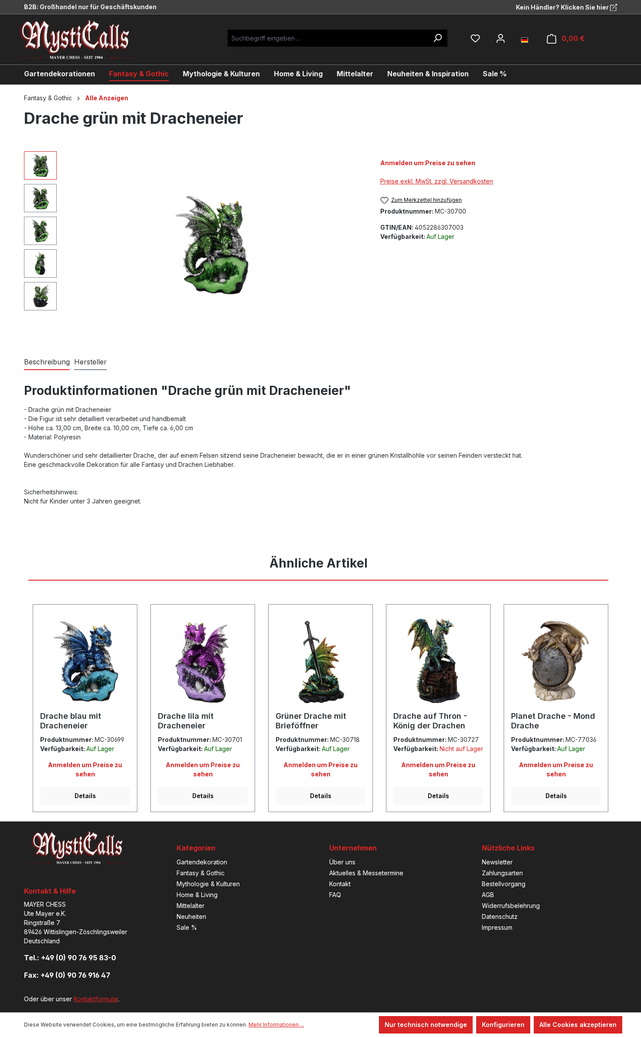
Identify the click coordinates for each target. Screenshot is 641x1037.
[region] (193, 245)
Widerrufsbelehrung (511, 905)
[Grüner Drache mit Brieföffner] (320, 661)
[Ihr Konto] (500, 38)
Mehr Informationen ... (276, 1024)
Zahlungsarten (502, 873)
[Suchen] (437, 38)
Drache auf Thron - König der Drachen (430, 720)
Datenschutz (500, 916)
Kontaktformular (96, 999)
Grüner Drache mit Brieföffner (311, 720)
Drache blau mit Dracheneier (70, 720)
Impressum (497, 927)
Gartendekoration (202, 862)
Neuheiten (191, 916)
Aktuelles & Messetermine (366, 873)
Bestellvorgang (503, 883)
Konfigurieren (503, 1024)
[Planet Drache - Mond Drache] (556, 661)
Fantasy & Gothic (201, 873)
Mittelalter (191, 905)
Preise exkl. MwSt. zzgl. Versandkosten (436, 181)
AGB (488, 894)
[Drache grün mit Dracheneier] (213, 244)
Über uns (342, 862)
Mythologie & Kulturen (208, 883)
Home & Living (197, 894)
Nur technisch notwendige (426, 1024)
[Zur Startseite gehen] (83, 39)
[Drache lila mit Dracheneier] (203, 661)
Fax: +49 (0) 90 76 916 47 (67, 975)
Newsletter (497, 862)
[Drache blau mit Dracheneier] (85, 661)
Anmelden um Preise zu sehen (427, 163)
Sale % (187, 927)
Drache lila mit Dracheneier (186, 720)
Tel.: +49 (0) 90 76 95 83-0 (70, 957)
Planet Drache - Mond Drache (553, 720)
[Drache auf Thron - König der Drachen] (438, 661)
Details (85, 795)
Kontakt (340, 883)
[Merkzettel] (475, 38)
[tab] (47, 362)
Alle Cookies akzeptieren (578, 1024)
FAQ (335, 894)
